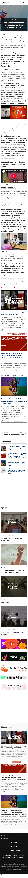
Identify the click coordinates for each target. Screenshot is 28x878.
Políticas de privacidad (14, 850)
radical (8, 568)
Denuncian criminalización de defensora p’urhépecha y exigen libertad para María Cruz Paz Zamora (14, 401)
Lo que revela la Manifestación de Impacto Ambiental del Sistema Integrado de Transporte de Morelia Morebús (17, 455)
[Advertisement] (14, 491)
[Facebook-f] (12, 847)
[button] (26, 3)
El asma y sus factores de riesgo (12, 69)
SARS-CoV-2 (17, 38)
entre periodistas (6, 535)
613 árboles (5, 602)
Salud (14, 20)
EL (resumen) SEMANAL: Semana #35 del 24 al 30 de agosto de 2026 (17, 448)
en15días (7, 330)
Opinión (14, 535)
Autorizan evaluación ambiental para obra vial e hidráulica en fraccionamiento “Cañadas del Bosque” (17, 471)
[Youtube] (16, 847)
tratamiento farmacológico (9, 44)
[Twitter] (14, 847)
